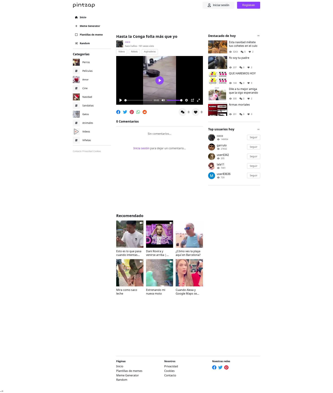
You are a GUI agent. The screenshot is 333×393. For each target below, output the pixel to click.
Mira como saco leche (126, 291)
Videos (121, 51)
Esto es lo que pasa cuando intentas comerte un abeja (128, 253)
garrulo (222, 145)
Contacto (77, 151)
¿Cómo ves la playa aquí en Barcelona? (188, 253)
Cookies (97, 151)
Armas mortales (239, 104)
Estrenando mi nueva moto (155, 291)
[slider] (138, 100)
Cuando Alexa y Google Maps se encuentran (186, 291)
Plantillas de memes (129, 371)
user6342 (223, 155)
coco (127, 42)
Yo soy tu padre (239, 58)
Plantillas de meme (91, 34)
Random (85, 43)
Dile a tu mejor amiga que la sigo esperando (243, 90)
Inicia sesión (141, 148)
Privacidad (87, 151)
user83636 (223, 174)
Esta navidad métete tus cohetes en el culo (243, 44)
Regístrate (248, 5)
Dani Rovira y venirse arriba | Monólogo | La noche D (156, 253)
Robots (134, 51)
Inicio (83, 17)
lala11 (220, 164)
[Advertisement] (179, 21)
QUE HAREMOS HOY (242, 73)
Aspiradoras (150, 51)
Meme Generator (90, 26)
